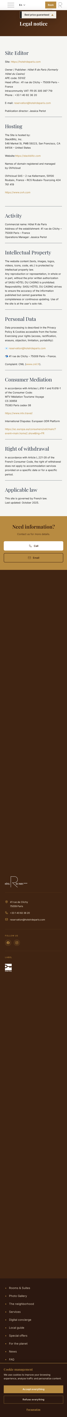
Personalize (33, 1409)
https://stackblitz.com (28, 155)
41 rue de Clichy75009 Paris (19, 904)
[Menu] (11, 5)
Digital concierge (18, 1319)
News (11, 1351)
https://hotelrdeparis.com (26, 61)
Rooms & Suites (17, 1288)
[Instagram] (17, 943)
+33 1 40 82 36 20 (20, 912)
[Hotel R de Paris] (33, 881)
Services (13, 1311)
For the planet (16, 1343)
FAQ (9, 1359)
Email (36, 557)
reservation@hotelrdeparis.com (27, 919)
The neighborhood (19, 1303)
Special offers (16, 1335)
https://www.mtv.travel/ (19, 413)
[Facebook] (8, 943)
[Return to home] (60, 4)
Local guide (14, 1327)
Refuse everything (33, 1399)
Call (36, 545)
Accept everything (33, 1389)
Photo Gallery (16, 1296)
